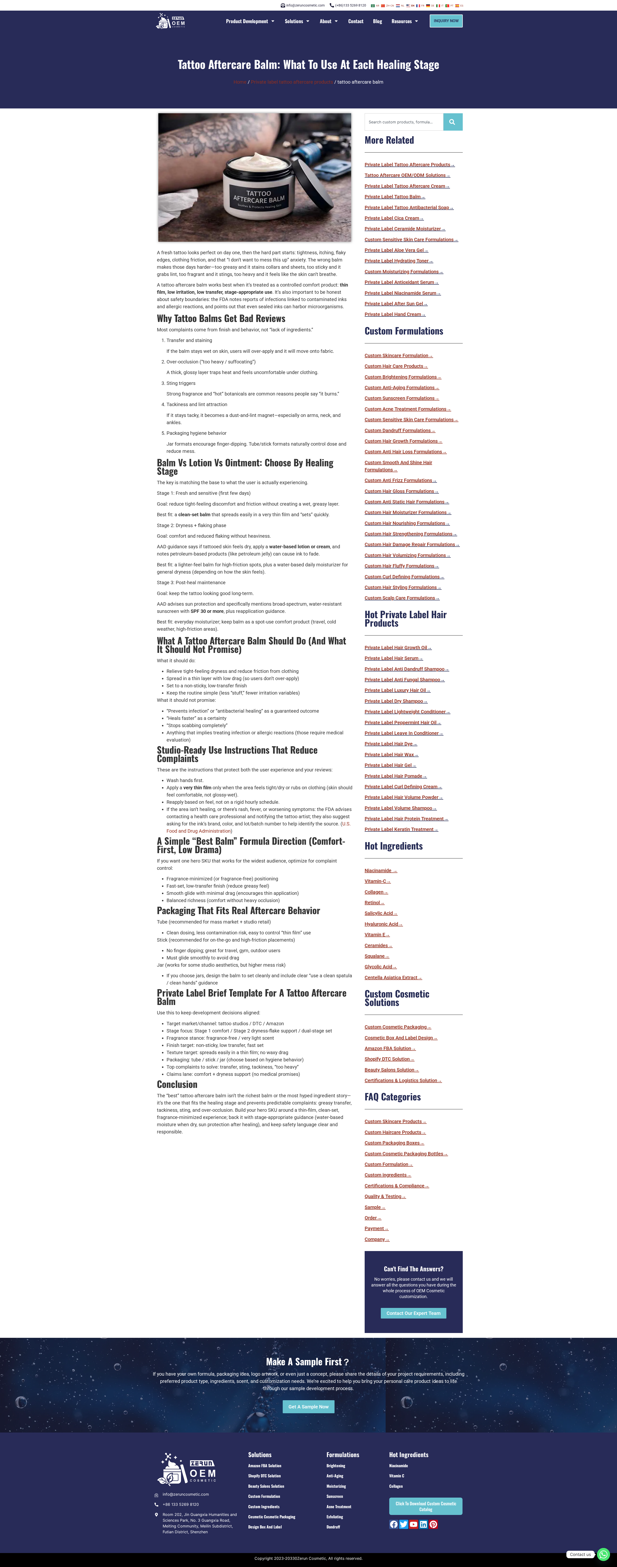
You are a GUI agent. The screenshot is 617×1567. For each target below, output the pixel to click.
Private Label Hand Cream (393, 314)
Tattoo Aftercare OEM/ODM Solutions (405, 175)
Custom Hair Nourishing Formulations (405, 523)
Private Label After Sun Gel (394, 304)
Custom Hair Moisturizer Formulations (406, 512)
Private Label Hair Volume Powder (401, 797)
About (325, 21)
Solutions (294, 21)
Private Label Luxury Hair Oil (395, 690)
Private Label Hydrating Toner (397, 261)
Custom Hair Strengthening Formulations (408, 534)
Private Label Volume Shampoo (398, 808)
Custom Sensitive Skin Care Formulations (409, 239)
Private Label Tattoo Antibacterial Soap (407, 207)
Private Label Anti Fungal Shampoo (402, 680)
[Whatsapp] (603, 1554)
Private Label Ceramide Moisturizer (403, 229)
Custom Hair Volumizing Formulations (405, 555)
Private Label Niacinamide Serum (400, 293)
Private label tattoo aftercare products (292, 82)
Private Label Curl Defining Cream (401, 787)
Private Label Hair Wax (389, 754)
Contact (355, 21)
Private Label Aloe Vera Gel (394, 250)
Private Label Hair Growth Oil (396, 647)
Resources (402, 21)
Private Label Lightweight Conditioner (405, 712)
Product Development (247, 21)
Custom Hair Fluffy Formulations (399, 566)
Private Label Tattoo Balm (393, 197)
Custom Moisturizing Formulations (402, 272)
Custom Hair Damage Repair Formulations (410, 544)
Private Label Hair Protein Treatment (404, 819)
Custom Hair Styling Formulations (401, 587)
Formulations (343, 1454)
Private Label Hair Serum (391, 658)
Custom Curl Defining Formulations (402, 577)
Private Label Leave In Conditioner (402, 733)
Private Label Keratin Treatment (399, 829)
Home (240, 82)
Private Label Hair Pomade (393, 776)
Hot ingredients (409, 1454)
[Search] (453, 122)
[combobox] (404, 122)
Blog (377, 21)
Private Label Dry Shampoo (394, 701)
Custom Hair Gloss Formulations (399, 491)
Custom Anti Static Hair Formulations (404, 502)
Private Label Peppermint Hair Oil (400, 722)
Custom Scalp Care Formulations (400, 598)
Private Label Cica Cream (392, 218)
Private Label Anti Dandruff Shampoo (404, 669)
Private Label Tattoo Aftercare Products (407, 164)
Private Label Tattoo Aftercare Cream (405, 186)
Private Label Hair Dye (389, 744)
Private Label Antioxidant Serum (399, 282)
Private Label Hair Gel (388, 765)
